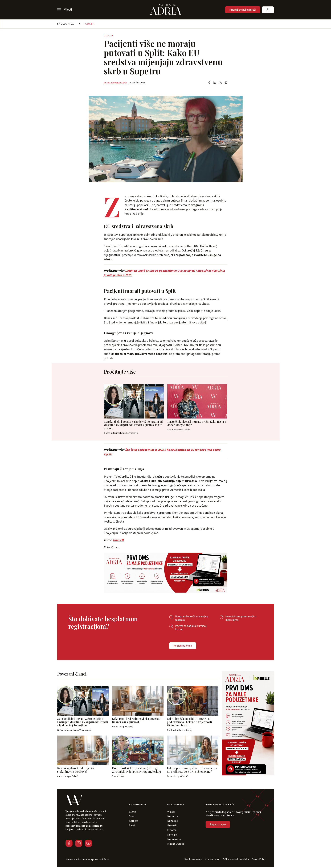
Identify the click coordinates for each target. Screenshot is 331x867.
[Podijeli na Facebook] (209, 83)
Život (132, 825)
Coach (90, 24)
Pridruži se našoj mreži (242, 10)
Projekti (172, 825)
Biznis (132, 811)
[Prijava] (268, 9)
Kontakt (172, 834)
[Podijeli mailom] (225, 83)
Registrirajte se (182, 646)
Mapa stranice (175, 843)
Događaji (172, 820)
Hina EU (118, 540)
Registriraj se (218, 824)
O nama (172, 830)
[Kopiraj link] (220, 83)
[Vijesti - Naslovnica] (165, 9)
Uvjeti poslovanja (193, 859)
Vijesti (171, 811)
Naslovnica (65, 24)
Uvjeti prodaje (212, 859)
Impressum (174, 839)
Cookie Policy (259, 859)
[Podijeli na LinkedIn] (214, 83)
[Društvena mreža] (69, 843)
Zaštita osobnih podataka (235, 859)
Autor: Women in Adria (115, 82)
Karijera (133, 820)
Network (172, 816)
